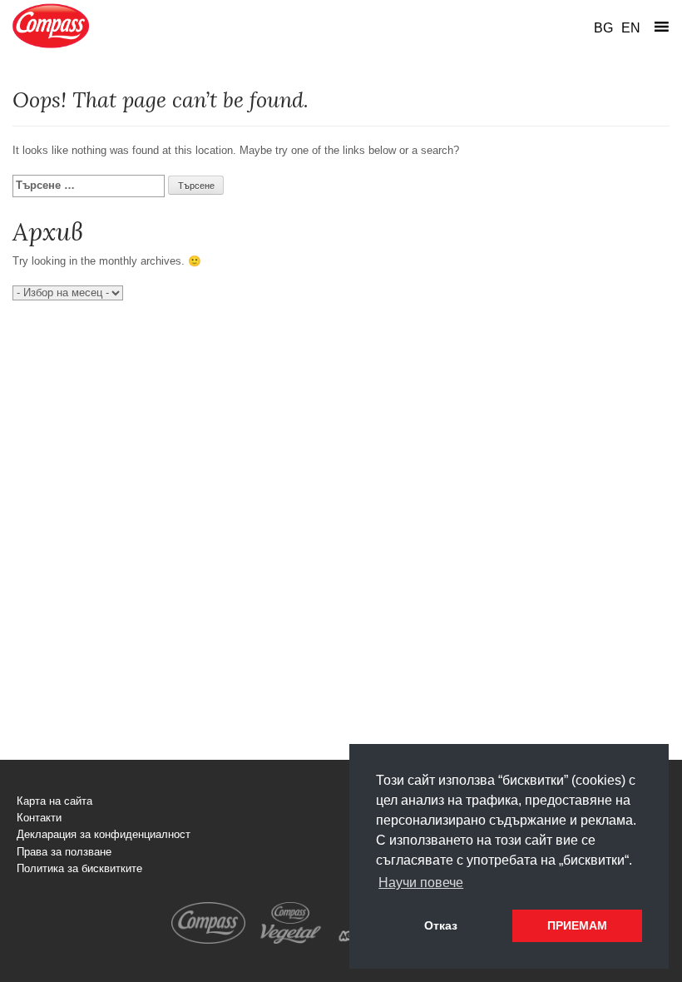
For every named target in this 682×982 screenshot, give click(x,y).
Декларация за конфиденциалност (103, 835)
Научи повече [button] (420, 882)
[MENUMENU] (661, 27)
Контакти (39, 818)
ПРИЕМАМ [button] (577, 925)
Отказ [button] (440, 925)
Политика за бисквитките (79, 869)
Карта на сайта (54, 801)
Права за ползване (64, 852)
